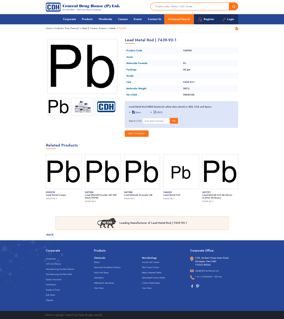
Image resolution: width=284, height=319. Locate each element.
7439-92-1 (189, 82)
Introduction (51, 258)
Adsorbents (99, 277)
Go (173, 120)
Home (49, 28)
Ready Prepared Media (151, 272)
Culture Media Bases (151, 282)
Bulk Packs (50, 294)
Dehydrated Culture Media (153, 277)
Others (97, 262)
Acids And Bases (101, 272)
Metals (112, 28)
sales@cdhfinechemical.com (207, 270)
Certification (51, 284)
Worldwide (105, 19)
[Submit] (233, 6)
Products (87, 19)
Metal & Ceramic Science (94, 28)
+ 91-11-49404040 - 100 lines (208, 276)
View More (98, 288)
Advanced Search (179, 19)
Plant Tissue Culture (150, 267)
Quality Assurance (53, 279)
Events (138, 19)
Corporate (69, 19)
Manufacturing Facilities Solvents (60, 269)
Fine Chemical (72, 28)
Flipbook (49, 300)
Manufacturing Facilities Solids (59, 274)
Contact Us (154, 19)
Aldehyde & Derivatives (104, 282)
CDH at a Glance (53, 263)
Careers (123, 19)
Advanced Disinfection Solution (107, 267)
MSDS (159, 112)
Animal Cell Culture (150, 262)
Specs (138, 112)
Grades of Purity (53, 289)
